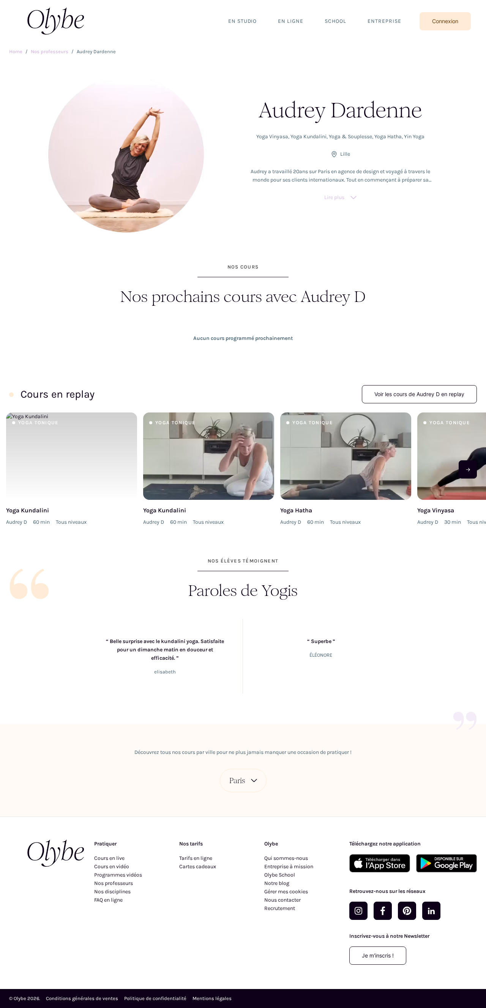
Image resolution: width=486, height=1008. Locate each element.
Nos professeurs (113, 883)
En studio (242, 21)
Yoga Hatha (388, 136)
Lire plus (334, 197)
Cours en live (109, 858)
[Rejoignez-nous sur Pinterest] (407, 911)
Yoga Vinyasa (272, 136)
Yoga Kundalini (308, 136)
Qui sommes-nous (286, 858)
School (335, 21)
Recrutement (279, 908)
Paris (237, 780)
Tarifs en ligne (195, 858)
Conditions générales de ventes (82, 998)
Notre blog (276, 883)
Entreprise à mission (288, 866)
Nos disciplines (112, 891)
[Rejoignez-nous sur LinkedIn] (431, 911)
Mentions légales (212, 998)
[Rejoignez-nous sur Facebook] (383, 911)
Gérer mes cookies (286, 891)
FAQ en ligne (108, 900)
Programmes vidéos (118, 875)
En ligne (290, 21)
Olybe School (279, 875)
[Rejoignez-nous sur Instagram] (358, 911)
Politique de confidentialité (155, 998)
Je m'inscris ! (378, 955)
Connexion (445, 21)
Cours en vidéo (111, 866)
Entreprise (384, 21)
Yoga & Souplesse (350, 136)
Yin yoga (414, 136)
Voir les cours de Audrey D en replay (419, 394)
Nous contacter (282, 900)
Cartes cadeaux (197, 866)
